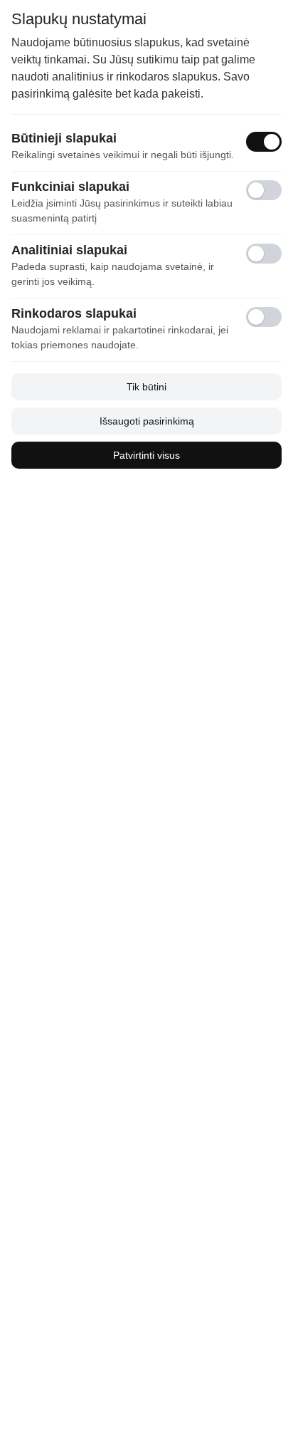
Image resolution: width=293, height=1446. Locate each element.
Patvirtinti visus (146, 455)
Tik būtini (146, 386)
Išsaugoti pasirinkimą (147, 421)
